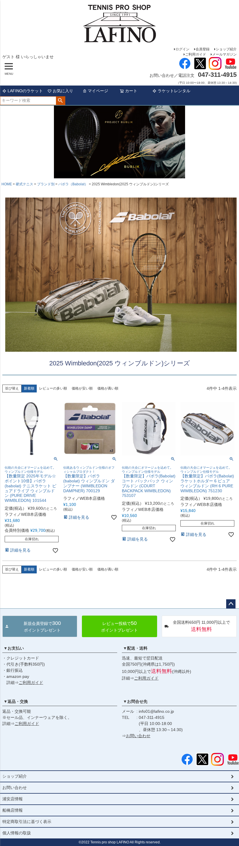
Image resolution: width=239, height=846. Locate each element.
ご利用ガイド (195, 54)
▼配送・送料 (135, 648)
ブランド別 (46, 184)
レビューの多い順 (53, 388)
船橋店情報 (12, 810)
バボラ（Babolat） (73, 184)
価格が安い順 (82, 388)
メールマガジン (224, 54)
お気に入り (63, 90)
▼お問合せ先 (135, 701)
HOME (6, 184)
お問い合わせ (138, 735)
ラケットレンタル (174, 90)
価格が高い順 (107, 388)
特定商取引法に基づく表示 (26, 821)
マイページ (98, 90)
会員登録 (203, 49)
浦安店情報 (12, 799)
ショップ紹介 (226, 49)
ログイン (182, 49)
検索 (60, 101)
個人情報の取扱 (16, 833)
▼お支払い (13, 648)
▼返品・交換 (15, 701)
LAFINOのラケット (25, 90)
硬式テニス (24, 184)
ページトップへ (231, 604)
